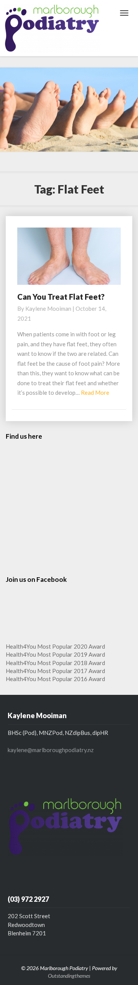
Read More (95, 392)
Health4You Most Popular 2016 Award (55, 678)
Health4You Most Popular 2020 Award (55, 646)
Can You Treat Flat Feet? (61, 296)
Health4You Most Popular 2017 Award (55, 670)
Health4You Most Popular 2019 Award (55, 654)
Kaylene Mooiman (48, 308)
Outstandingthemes (69, 975)
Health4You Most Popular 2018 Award (55, 662)
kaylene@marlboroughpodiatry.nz (51, 749)
